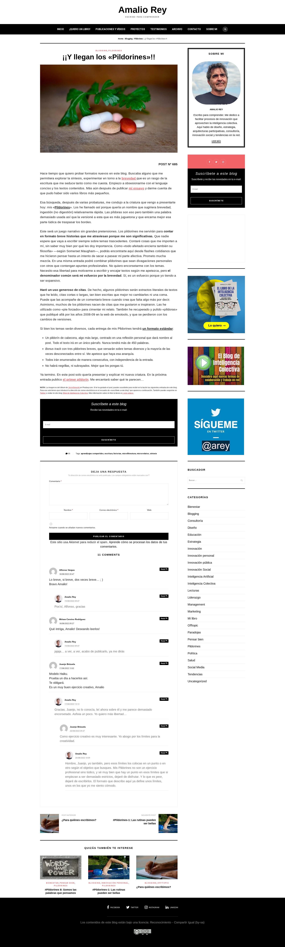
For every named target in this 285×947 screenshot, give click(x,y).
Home (120, 39)
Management (196, 604)
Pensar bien (67, 883)
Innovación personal (115, 883)
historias (117, 454)
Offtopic (163, 883)
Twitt (42, 393)
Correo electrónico (108, 510)
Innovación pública (200, 562)
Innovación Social (199, 569)
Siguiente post (148, 815)
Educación (194, 534)
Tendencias (195, 674)
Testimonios (158, 29)
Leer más (216, 141)
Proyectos (138, 29)
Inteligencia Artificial (200, 576)
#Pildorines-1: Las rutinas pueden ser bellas (108, 891)
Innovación (195, 548)
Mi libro (192, 618)
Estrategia (194, 541)
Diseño (192, 527)
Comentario (55, 481)
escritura (108, 454)
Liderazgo (194, 597)
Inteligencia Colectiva (201, 583)
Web (149, 510)
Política (192, 653)
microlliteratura (129, 454)
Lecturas (193, 590)
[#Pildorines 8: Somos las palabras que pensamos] (60, 878)
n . (128, 393)
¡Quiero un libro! (79, 29)
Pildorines (138, 39)
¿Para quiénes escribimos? (79, 820)
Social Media (196, 667)
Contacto (194, 29)
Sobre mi (211, 29)
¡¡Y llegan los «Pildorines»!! (108, 57)
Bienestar (52, 883)
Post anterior (69, 815)
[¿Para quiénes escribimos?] (49, 824)
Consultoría (195, 520)
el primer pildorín (75, 379)
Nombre (68, 510)
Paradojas (194, 632)
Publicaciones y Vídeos (110, 29)
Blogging (128, 39)
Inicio (60, 29)
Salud (191, 660)
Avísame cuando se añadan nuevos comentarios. (72, 527)
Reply (163, 569)
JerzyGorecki (74, 387)
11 (69, 454)
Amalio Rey (142, 9)
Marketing (194, 611)
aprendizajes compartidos (92, 454)
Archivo (177, 29)
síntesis (153, 454)
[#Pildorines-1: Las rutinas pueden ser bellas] (168, 824)
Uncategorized (197, 681)
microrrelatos (143, 454)
